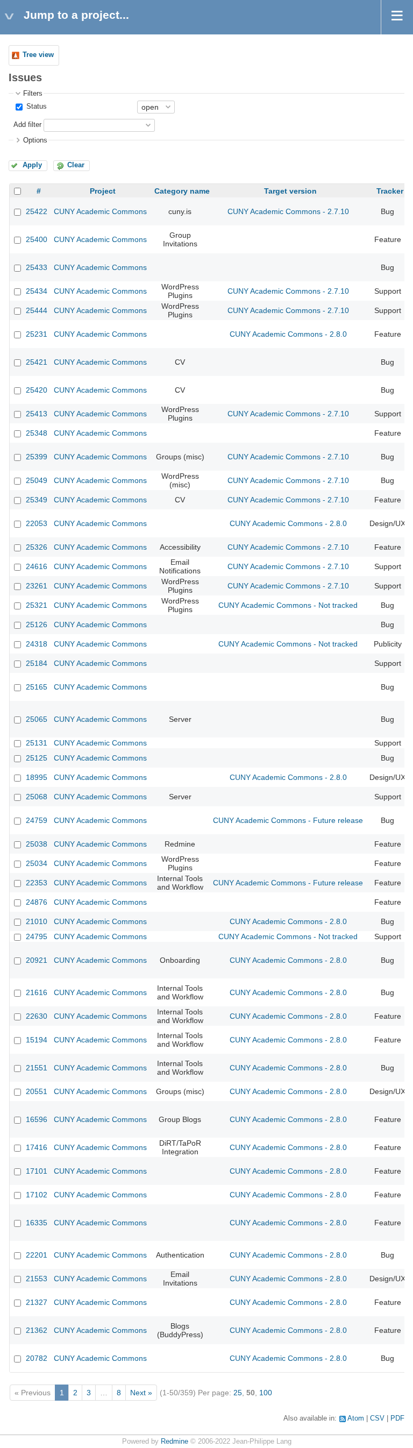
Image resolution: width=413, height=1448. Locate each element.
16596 (36, 1119)
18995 (36, 777)
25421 (36, 362)
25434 (36, 291)
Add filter (27, 125)
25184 (36, 663)
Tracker (389, 191)
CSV (377, 1418)
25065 (36, 719)
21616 (36, 992)
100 (265, 1392)
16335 (36, 1222)
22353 (36, 882)
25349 (36, 499)
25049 (36, 480)
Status (35, 106)
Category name (182, 191)
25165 (36, 687)
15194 (36, 1039)
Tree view (38, 55)
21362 (36, 1330)
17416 (36, 1147)
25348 (36, 433)
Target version (290, 191)
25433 (36, 267)
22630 (36, 1016)
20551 (36, 1091)
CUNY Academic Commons (100, 211)
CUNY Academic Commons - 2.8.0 (288, 334)
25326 (36, 547)
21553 (36, 1278)
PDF (397, 1418)
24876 (36, 902)
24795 (36, 936)
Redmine (174, 1441)
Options (35, 140)
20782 (36, 1358)
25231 (36, 334)
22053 (36, 523)
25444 (36, 310)
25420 (36, 390)
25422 (36, 211)
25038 (36, 844)
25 (237, 1392)
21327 (36, 1302)
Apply (32, 165)
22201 (36, 1255)
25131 (36, 743)
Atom (355, 1418)
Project (103, 191)
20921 (36, 960)
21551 (36, 1067)
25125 (36, 758)
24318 (36, 644)
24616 (36, 566)
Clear (75, 165)
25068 (36, 796)
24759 (36, 820)
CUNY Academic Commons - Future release (288, 820)
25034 (36, 863)
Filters (32, 93)
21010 (36, 921)
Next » (141, 1392)
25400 (36, 239)
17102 (36, 1194)
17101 (36, 1171)
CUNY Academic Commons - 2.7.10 (288, 211)
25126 (36, 624)
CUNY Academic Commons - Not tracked (288, 605)
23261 (36, 585)
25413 (36, 413)
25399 (36, 456)
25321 (36, 605)
